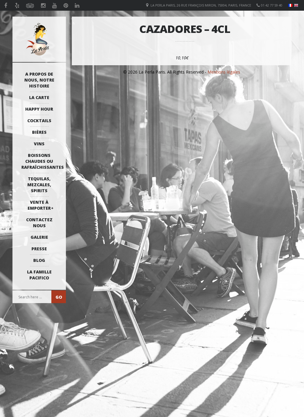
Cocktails (39, 120)
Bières (39, 132)
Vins (39, 144)
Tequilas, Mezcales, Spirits (39, 184)
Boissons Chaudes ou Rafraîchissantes (40, 161)
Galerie (39, 237)
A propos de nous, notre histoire (39, 80)
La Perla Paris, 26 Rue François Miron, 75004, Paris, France (201, 5)
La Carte (39, 97)
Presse (39, 249)
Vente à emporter (39, 205)
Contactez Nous (39, 222)
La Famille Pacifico (39, 275)
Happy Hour (39, 109)
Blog (39, 260)
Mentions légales (224, 72)
